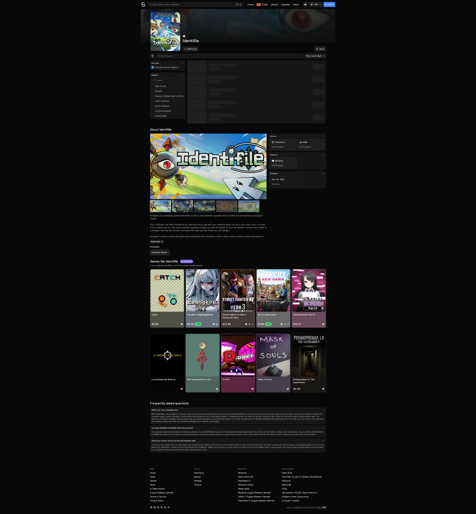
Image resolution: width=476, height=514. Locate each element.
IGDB (318, 507)
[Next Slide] (262, 166)
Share (321, 49)
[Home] (143, 4)
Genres (273, 136)
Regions (154, 75)
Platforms (274, 155)
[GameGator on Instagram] (151, 507)
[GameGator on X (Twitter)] (161, 507)
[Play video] (208, 166)
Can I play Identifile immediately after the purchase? (172, 428)
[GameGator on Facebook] (154, 507)
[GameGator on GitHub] (168, 507)
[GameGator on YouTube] (158, 507)
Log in (331, 4)
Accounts (155, 63)
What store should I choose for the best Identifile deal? (173, 441)
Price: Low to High (313, 56)
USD (316, 4)
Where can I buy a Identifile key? (164, 410)
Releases (274, 173)
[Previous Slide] (154, 166)
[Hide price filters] (152, 55)
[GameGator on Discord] (305, 4)
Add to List (191, 49)
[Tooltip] (178, 67)
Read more (155, 242)
